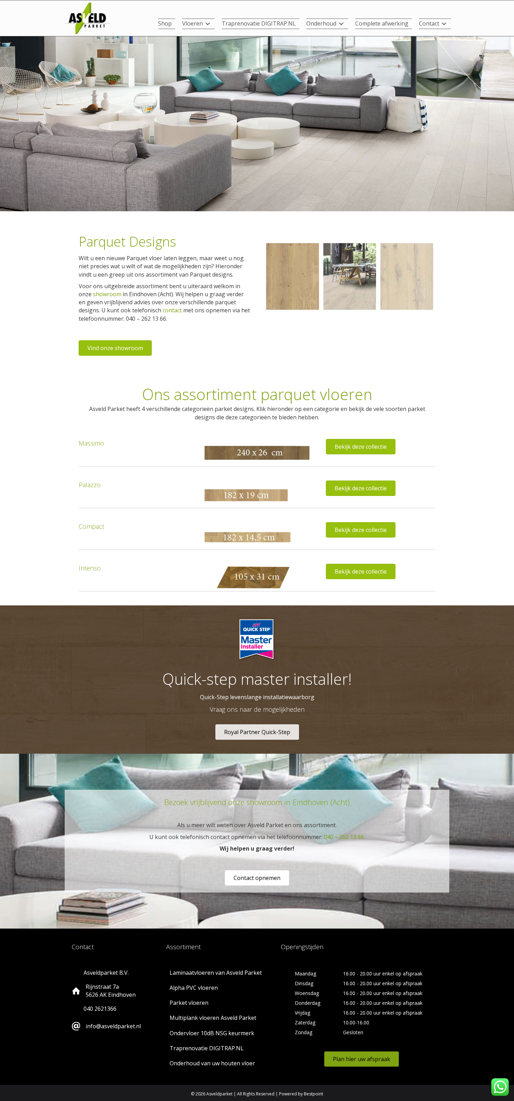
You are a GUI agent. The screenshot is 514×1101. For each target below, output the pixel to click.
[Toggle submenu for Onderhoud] (341, 24)
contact (172, 310)
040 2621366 (100, 1009)
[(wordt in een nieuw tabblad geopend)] (87, 18)
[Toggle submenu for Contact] (444, 24)
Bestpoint (313, 1094)
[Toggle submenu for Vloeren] (208, 24)
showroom (107, 294)
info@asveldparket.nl (113, 1026)
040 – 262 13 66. (344, 837)
